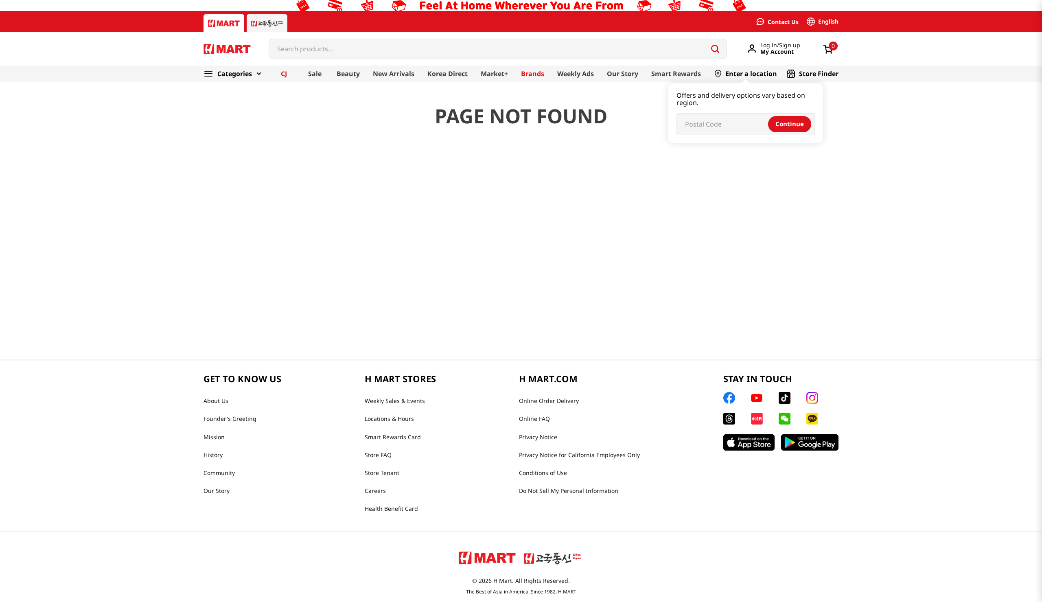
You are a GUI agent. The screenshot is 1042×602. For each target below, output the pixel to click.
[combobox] (498, 49)
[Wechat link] (784, 419)
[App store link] (749, 442)
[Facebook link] (729, 398)
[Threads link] (729, 419)
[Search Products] (715, 49)
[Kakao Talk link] (812, 419)
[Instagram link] (812, 398)
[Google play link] (809, 442)
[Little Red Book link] (757, 419)
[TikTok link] (784, 398)
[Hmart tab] (224, 23)
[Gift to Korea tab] (267, 23)
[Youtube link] (756, 398)
